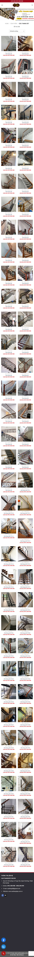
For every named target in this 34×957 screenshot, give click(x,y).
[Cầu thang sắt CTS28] (25, 714)
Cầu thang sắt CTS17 (25, 587)
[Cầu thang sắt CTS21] (8, 645)
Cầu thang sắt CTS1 (25, 490)
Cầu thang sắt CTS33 (25, 793)
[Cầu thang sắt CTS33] (25, 783)
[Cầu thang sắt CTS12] (8, 525)
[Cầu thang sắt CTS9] (25, 854)
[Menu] (2, 5)
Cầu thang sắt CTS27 (9, 724)
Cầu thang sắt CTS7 (25, 841)
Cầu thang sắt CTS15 (25, 564)
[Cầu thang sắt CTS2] (8, 622)
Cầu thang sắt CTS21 (9, 656)
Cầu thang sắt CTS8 (8, 864)
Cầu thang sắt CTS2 (8, 633)
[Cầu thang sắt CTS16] (8, 576)
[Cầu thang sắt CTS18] (8, 599)
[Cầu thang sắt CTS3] (25, 737)
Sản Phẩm (14, 23)
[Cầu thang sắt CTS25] (8, 691)
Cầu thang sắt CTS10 (9, 513)
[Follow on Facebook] (2, 895)
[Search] (32, 5)
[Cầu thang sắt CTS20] (25, 622)
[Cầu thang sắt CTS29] (8, 737)
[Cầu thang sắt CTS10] (8, 502)
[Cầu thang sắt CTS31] (25, 760)
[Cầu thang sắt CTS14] (8, 553)
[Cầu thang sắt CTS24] (25, 668)
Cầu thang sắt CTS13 (25, 541)
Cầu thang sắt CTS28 (25, 724)
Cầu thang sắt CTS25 (9, 701)
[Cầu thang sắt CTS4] (8, 806)
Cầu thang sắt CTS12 (9, 536)
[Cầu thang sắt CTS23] (8, 668)
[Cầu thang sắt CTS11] (25, 502)
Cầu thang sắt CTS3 (25, 747)
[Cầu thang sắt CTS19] (25, 599)
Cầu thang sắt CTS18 (9, 610)
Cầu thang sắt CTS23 (9, 679)
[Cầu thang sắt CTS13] (25, 528)
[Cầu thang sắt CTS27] (8, 714)
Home (7, 23)
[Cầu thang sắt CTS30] (8, 760)
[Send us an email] (5, 895)
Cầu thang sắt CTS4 (8, 816)
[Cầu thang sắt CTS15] (25, 553)
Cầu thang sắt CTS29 (9, 747)
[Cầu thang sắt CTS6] (8, 829)
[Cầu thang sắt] (8, 43)
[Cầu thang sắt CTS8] (8, 854)
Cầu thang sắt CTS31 (25, 770)
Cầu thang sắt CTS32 (9, 793)
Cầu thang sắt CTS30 (9, 770)
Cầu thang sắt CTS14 (9, 564)
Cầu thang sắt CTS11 (25, 513)
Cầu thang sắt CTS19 (25, 610)
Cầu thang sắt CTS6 (8, 839)
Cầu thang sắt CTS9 (25, 864)
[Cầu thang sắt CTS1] (25, 479)
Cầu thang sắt (8, 53)
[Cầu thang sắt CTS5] (25, 806)
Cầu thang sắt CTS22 (25, 656)
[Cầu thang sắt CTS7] (25, 830)
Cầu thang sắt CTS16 (9, 587)
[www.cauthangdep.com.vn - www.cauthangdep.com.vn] (17, 5)
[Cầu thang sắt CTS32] (8, 783)
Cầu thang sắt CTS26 (25, 701)
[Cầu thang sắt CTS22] (25, 645)
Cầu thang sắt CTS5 (25, 816)
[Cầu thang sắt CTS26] (25, 691)
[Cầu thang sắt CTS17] (25, 576)
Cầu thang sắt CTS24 (25, 679)
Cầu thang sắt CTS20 (25, 633)
